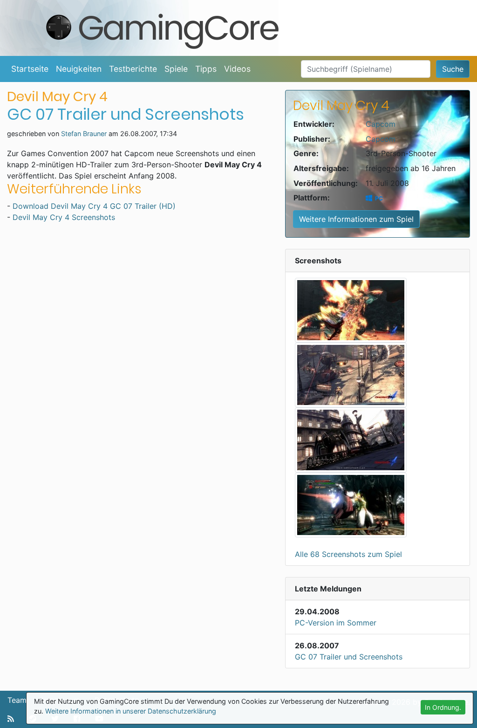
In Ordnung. (443, 707)
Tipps (206, 69)
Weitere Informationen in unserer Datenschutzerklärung (130, 711)
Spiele (176, 69)
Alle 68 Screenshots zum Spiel (348, 554)
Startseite (29, 69)
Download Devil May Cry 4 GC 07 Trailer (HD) (94, 206)
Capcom (380, 124)
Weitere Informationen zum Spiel (356, 219)
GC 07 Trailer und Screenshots (348, 656)
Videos (237, 69)
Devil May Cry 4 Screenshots (64, 217)
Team (17, 700)
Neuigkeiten (79, 69)
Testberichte (133, 69)
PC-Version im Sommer (335, 622)
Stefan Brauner (84, 133)
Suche (452, 69)
